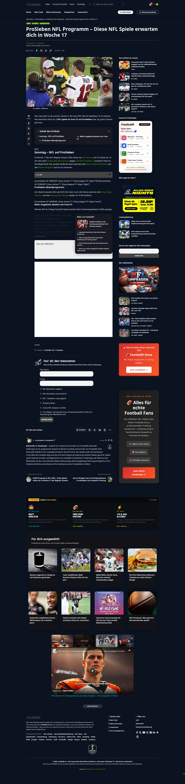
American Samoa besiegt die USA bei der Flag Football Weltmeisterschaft (108, 620)
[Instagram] (111, 440)
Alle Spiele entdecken (135, 168)
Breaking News (48, 403)
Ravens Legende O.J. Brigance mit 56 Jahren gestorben (42, 576)
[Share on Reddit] (99, 430)
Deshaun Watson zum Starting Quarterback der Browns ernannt (99, 224)
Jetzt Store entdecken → (139, 472)
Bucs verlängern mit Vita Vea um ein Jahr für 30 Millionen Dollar (144, 85)
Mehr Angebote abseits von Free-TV (92, 137)
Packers (42, 740)
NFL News (35, 23)
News (28, 23)
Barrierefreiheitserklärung (63, 734)
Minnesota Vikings (59, 195)
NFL (53, 350)
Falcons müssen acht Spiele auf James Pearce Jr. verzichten (76, 619)
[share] (129, 650)
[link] (55, 651)
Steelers (84, 740)
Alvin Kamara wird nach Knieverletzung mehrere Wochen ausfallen (143, 233)
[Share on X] (41, 50)
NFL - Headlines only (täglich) (54, 398)
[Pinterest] (150, 732)
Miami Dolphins (45, 167)
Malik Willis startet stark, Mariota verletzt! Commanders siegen (107, 577)
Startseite (29, 19)
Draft (28, 740)
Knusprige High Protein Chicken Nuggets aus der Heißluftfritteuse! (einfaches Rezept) (144, 64)
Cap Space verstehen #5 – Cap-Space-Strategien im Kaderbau (145, 331)
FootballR (47, 350)
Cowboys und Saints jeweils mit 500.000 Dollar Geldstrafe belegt (143, 75)
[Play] (107, 641)
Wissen (140, 303)
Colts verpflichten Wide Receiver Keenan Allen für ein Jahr (75, 577)
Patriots (49, 740)
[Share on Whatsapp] (46, 50)
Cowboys (92, 740)
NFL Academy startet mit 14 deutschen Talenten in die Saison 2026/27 (143, 106)
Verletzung (53, 737)
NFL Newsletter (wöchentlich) (54, 394)
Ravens (77, 740)
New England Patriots (96, 164)
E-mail (42, 379)
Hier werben (48, 734)
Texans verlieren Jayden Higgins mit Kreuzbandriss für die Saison (144, 95)
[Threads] (137, 737)
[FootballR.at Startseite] (128, 124)
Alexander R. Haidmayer (35, 43)
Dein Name (44, 369)
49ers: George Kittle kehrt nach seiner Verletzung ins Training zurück (90, 239)
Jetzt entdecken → (139, 369)
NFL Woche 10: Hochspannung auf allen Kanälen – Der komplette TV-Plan (91, 651)
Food (133, 69)
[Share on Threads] (104, 430)
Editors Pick (135, 326)
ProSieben (59, 350)
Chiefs (93, 737)
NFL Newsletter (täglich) (52, 389)
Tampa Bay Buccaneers (58, 161)
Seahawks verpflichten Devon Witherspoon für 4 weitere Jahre (42, 620)
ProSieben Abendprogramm (54, 140)
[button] (50, 50)
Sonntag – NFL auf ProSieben (51, 136)
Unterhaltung (39, 19)
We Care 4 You (101, 769)
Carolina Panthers (84, 161)
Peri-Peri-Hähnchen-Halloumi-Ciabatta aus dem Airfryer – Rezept (142, 577)
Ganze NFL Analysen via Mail (54, 408)
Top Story (61, 737)
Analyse (34, 740)
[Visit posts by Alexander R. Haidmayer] (28, 440)
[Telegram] (157, 732)
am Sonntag (88, 157)
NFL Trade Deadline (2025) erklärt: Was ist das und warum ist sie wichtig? (143, 321)
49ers (79, 737)
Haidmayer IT (89, 769)
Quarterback (30, 737)
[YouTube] (144, 732)
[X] (140, 732)
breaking (86, 737)
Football (153, 500)
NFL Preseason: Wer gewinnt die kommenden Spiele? (141, 619)
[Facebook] (109, 440)
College (133, 111)
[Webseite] (106, 440)
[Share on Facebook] (37, 50)
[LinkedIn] (154, 732)
